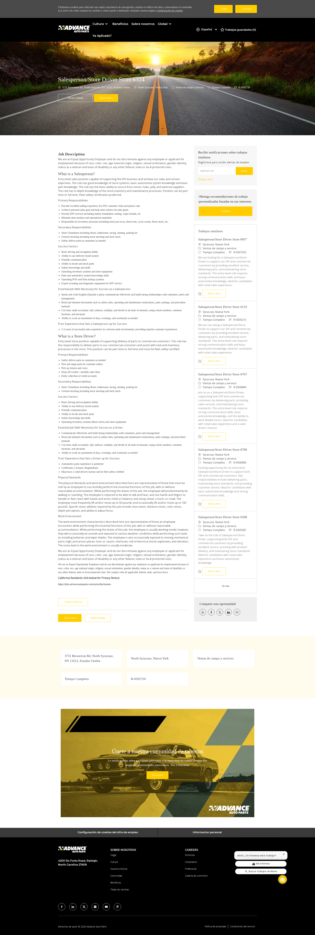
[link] (205, 179)
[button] (106, 98)
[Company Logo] (74, 29)
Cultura (114, 861)
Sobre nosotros (143, 24)
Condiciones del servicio (242, 926)
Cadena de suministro (196, 875)
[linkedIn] (72, 906)
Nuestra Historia (118, 868)
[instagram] (95, 906)
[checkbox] (75, 98)
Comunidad (116, 875)
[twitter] (84, 906)
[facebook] (61, 906)
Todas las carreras (119, 889)
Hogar (113, 855)
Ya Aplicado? (102, 36)
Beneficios (120, 24)
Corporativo (191, 861)
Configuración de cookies (169, 10)
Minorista (190, 855)
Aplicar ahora (217, 293)
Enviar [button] (244, 171)
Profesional (190, 868)
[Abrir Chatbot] (282, 879)
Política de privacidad (215, 926)
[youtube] (106, 906)
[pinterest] (117, 906)
